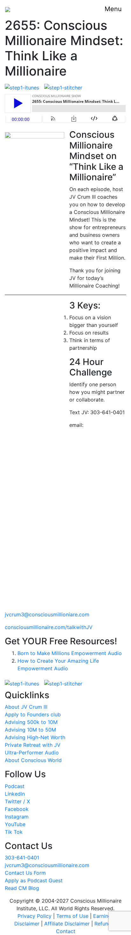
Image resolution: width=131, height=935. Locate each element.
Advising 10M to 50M (30, 729)
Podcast (14, 786)
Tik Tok (14, 832)
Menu (113, 9)
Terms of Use (72, 916)
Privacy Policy (34, 916)
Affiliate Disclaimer (67, 923)
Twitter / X (17, 801)
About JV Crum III (26, 707)
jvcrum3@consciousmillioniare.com (47, 614)
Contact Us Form (25, 873)
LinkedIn (15, 794)
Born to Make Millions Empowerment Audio (69, 653)
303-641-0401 (22, 857)
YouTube (15, 824)
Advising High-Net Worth (35, 737)
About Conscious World (33, 760)
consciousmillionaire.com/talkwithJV (49, 627)
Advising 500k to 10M (31, 722)
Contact (65, 931)
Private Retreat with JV (32, 745)
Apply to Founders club (33, 714)
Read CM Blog (22, 888)
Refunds (104, 923)
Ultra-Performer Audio (32, 752)
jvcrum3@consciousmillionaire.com (47, 865)
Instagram (17, 816)
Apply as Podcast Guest (34, 880)
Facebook (17, 809)
